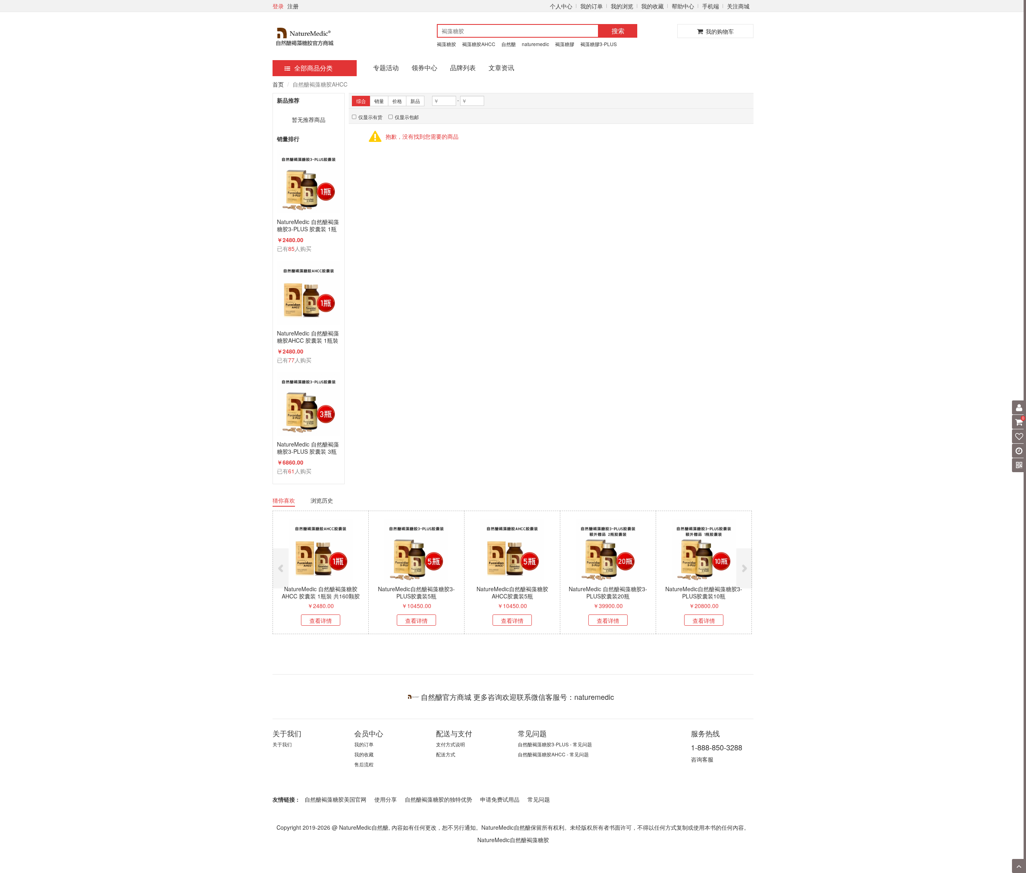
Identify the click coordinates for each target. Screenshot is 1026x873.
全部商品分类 (313, 68)
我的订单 (591, 6)
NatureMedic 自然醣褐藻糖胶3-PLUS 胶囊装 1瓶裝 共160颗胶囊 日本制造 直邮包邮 (308, 225)
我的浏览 (622, 6)
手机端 (710, 6)
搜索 (618, 30)
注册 (293, 6)
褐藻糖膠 (564, 43)
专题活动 (386, 67)
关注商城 (738, 6)
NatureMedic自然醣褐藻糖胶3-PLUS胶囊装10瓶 (703, 592)
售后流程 (364, 764)
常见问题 (538, 799)
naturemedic (535, 43)
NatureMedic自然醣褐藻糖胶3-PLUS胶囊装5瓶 (416, 592)
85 (291, 249)
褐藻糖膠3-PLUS (598, 43)
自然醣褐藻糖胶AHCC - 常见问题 (553, 754)
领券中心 (424, 67)
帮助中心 (683, 6)
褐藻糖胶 (446, 43)
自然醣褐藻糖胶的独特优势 (438, 799)
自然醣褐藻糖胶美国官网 (335, 799)
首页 (278, 84)
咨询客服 (702, 759)
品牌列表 (463, 67)
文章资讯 (501, 67)
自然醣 (508, 43)
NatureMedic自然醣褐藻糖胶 (513, 840)
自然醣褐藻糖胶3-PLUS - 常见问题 (555, 744)
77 (291, 360)
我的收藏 (652, 6)
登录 (278, 6)
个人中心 (561, 6)
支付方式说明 (450, 744)
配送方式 (445, 754)
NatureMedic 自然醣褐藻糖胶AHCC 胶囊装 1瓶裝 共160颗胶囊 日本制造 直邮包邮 (308, 336)
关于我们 (282, 744)
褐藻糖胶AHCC (478, 43)
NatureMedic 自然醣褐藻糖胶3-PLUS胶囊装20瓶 (608, 592)
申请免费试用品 (499, 799)
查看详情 (320, 620)
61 (291, 471)
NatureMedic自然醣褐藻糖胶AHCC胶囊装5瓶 (512, 592)
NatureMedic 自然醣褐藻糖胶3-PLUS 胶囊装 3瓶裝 (308, 448)
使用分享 (385, 799)
